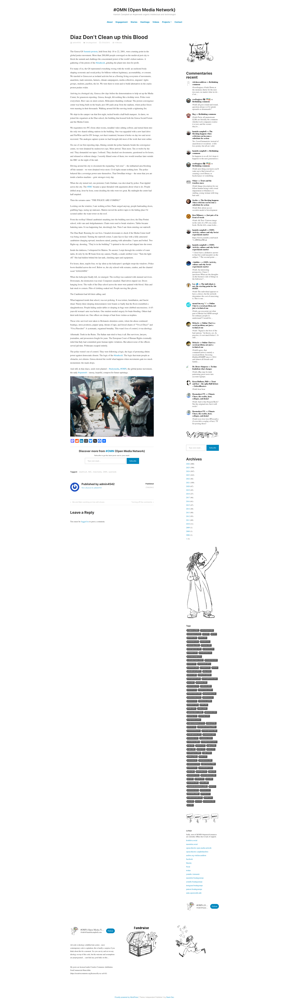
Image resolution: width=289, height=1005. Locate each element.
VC (199, 801)
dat (215, 667)
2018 (188, 493)
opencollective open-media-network (198, 848)
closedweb (204, 664)
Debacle (195, 323)
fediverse (205, 701)
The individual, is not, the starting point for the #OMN (204, 286)
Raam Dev (170, 997)
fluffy (191, 708)
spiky (204, 782)
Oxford (192, 768)
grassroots (211, 712)
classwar (192, 653)
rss (209, 779)
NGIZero (200, 745)
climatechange (194, 656)
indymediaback (196, 723)
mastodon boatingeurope (195, 878)
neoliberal (193, 742)
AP (214, 634)
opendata (192, 760)
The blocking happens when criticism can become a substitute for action (202, 135)
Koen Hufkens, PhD (200, 381)
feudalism (193, 705)
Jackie (195, 200)
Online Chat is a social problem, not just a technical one (204, 305)
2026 (188, 464)
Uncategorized (91, 43)
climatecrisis (211, 660)
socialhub (192, 782)
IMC (90, 472)
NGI (190, 745)
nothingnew (194, 753)
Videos (156, 22)
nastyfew (206, 738)
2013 (188, 512)
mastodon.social (192, 844)
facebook (189, 859)
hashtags (204, 716)
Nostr (188, 866)
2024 (188, 471)
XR (190, 805)
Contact (178, 22)
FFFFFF (204, 705)
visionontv (209, 801)
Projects (166, 22)
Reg (194, 114)
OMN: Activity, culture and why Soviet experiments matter (205, 232)
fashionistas (194, 697)
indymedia (97, 472)
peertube (201, 771)
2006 (188, 535)
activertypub (207, 630)
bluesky (206, 645)
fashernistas (194, 693)
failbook (206, 686)
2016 (188, 501)
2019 (188, 490)
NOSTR (211, 749)
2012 (188, 516)
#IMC (89, 186)
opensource (193, 764)
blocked (205, 641)
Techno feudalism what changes (204, 367)
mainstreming (193, 731)
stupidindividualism (197, 786)
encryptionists (210, 679)
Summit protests (91, 51)
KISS (211, 723)
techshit (193, 794)
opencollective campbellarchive (197, 851)
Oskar (195, 180)
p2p (191, 771)
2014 (188, 509)
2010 (188, 524)
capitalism (208, 649)
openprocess (205, 760)
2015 (188, 505)
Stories (134, 22)
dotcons (204, 675)
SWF (212, 786)
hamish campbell (199, 131)
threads (205, 794)
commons (193, 667)
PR (190, 779)
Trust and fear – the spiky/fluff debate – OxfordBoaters (205, 384)
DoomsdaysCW (198, 394)
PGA (212, 771)
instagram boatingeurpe (194, 885)
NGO (211, 745)
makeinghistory (209, 731)
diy (207, 671)
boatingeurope (194, 649)
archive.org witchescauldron (196, 855)
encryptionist (194, 679)
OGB (207, 753)
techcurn (205, 790)
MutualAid (192, 738)
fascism (192, 690)
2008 (188, 531)
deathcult (83, 472)
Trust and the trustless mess (202, 181)
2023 (188, 475)
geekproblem (195, 712)
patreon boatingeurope (194, 889)
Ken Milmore (198, 215)
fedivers (192, 701)
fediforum (208, 697)
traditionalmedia (195, 797)
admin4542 (76, 43)
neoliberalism (209, 742)
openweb (112, 472)
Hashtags (145, 22)
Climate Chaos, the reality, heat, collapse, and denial (203, 396)
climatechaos (195, 660)
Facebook (201, 682)
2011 (188, 520)
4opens (193, 630)
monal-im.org (198, 303)
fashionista (209, 693)
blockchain (193, 641)
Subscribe (132, 461)
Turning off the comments (141, 502)
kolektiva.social (191, 840)
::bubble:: (196, 262)
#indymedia (114, 368)
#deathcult (100, 62)
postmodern (193, 775)
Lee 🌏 (195, 284)
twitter (208, 797)
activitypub (194, 634)
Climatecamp (205, 653)
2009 (188, 527)
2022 (188, 478)
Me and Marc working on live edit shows (88, 502)
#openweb (82, 372)
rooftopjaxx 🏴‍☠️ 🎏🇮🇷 (201, 99)
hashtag (192, 716)
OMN (105, 472)
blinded (192, 638)
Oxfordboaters (206, 768)
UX (190, 801)
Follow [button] (214, 906)
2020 (188, 486)
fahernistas (193, 686)
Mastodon (209, 734)
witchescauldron (199, 82)
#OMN (123, 368)
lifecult (191, 727)
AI (206, 634)
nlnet (201, 749)
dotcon (192, 675)
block (203, 638)
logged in (85, 521)
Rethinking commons (201, 101)
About (110, 22)
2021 (188, 482)
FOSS (202, 708)
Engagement (122, 22)
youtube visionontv (193, 874)
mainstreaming (207, 727)
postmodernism (208, 775)
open (203, 756)
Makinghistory (194, 734)
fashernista (205, 690)
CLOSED (191, 664)
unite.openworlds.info (194, 893)
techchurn (193, 790)
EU (190, 682)
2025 (188, 467)
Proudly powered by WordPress (126, 997)
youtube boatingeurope (194, 881)
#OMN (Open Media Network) (144, 9)
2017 (188, 497)
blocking (193, 645)
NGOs (191, 749)
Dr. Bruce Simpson (200, 366)
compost (205, 667)
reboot (199, 779)
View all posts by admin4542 (92, 488)
